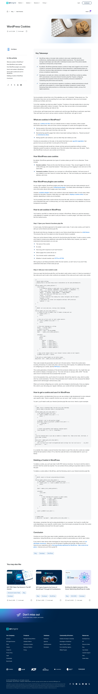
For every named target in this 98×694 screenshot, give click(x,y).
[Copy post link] (8, 85)
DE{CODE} (74, 596)
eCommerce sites (43, 134)
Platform (20, 2)
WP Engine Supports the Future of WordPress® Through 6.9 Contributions (48, 588)
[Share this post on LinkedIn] (17, 85)
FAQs (83, 655)
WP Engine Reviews (10, 641)
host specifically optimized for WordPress (64, 545)
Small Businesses (47, 644)
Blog (12, 11)
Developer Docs (86, 638)
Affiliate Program (63, 649)
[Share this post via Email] (21, 85)
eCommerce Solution (28, 644)
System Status (85, 658)
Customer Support (86, 652)
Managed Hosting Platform (29, 638)
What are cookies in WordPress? (15, 62)
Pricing (44, 2)
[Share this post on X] (14, 85)
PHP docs (57, 366)
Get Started (86, 3)
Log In (78, 2)
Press (7, 644)
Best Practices (19, 11)
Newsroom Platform (28, 647)
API (83, 641)
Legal (7, 655)
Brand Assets (9, 661)
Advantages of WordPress (65, 641)
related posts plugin (59, 187)
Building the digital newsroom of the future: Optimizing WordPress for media (77, 588)
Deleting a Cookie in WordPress (15, 75)
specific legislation (78, 141)
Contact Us (8, 649)
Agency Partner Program (65, 644)
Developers (46, 647)
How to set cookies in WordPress (15, 69)
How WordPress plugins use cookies (16, 67)
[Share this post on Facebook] (11, 85)
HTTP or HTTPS (59, 258)
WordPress (50, 553)
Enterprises (46, 638)
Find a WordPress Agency (65, 647)
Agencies (46, 641)
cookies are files (45, 123)
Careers (8, 647)
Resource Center (86, 644)
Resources (36, 2)
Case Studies (85, 649)
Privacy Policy (9, 652)
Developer (42, 553)
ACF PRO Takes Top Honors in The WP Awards (19, 588)
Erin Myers (14, 49)
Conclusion (10, 78)
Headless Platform (28, 641)
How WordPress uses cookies (14, 64)
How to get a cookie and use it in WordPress (15, 72)
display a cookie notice (76, 194)
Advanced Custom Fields (14, 592)
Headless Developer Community (67, 638)
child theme (85, 232)
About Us (8, 638)
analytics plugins (44, 192)
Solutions (28, 2)
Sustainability (9, 658)
